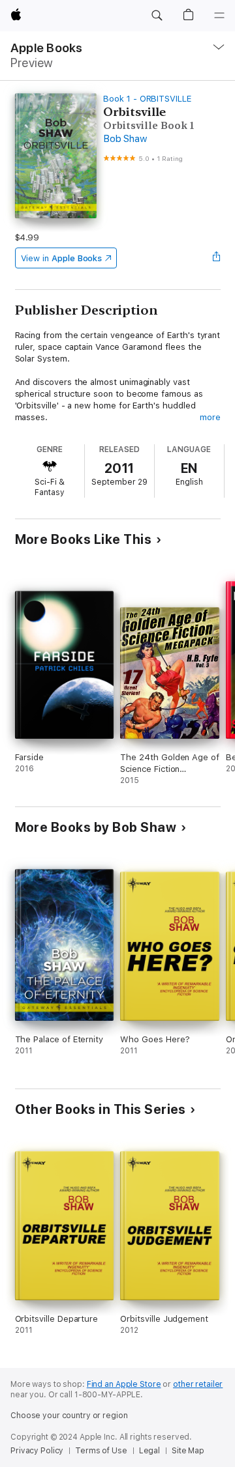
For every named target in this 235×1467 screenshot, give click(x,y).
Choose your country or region (69, 1415)
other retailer (198, 1384)
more (210, 417)
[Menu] (219, 15)
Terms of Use (101, 1450)
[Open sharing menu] (216, 258)
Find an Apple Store (124, 1384)
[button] (156, 15)
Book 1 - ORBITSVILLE (147, 99)
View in (61, 258)
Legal (149, 1450)
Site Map (188, 1450)
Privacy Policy (36, 1450)
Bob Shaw (125, 139)
